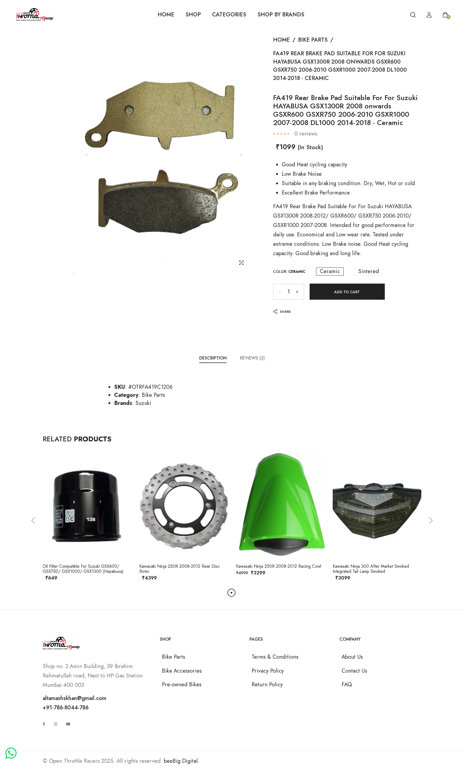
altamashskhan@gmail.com (74, 698)
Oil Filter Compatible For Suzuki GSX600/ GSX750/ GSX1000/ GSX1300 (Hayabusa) (83, 568)
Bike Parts (313, 40)
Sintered (368, 271)
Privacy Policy (268, 671)
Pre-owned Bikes (181, 684)
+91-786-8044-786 (66, 707)
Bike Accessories (182, 671)
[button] (33, 520)
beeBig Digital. (181, 761)
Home (166, 14)
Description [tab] (213, 358)
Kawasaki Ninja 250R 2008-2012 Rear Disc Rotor (179, 568)
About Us (352, 657)
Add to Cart (347, 292)
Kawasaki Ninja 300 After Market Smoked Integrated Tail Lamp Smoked (371, 568)
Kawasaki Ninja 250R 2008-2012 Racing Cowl (278, 566)
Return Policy (267, 684)
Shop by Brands (281, 14)
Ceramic (330, 271)
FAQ (347, 684)
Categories (229, 14)
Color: (289, 271)
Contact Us (354, 671)
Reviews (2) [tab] (252, 358)
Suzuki (143, 403)
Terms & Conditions (275, 657)
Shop (193, 14)
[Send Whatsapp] (11, 754)
